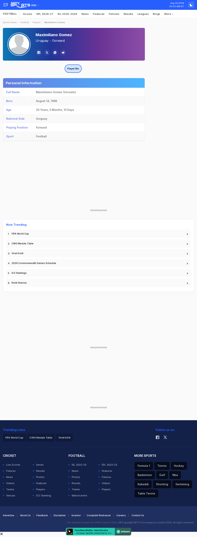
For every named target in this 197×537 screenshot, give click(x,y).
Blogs (156, 13)
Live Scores (13, 464)
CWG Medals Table (22, 243)
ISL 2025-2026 (67, 13)
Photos (40, 477)
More (168, 13)
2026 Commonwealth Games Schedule (34, 263)
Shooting (162, 484)
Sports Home (10, 22)
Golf (162, 475)
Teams (10, 489)
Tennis (162, 465)
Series (40, 464)
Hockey (179, 465)
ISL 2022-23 (79, 464)
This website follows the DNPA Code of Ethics (92, 522)
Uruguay (42, 41)
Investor (76, 515)
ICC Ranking (43, 495)
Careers (121, 515)
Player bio (73, 68)
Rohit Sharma (19, 282)
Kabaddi (143, 484)
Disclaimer (60, 515)
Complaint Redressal (99, 515)
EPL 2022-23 (109, 464)
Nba (175, 475)
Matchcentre (79, 495)
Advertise (8, 515)
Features (99, 13)
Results (128, 13)
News (85, 13)
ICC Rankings (19, 272)
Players (37, 22)
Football (10, 13)
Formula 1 (144, 465)
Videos (10, 483)
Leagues (143, 13)
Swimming (182, 484)
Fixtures (114, 13)
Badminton (145, 475)
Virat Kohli (17, 253)
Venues (10, 495)
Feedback (42, 515)
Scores (27, 13)
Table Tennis (146, 493)
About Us (25, 515)
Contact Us (138, 515)
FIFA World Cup (20, 233)
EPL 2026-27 (45, 13)
